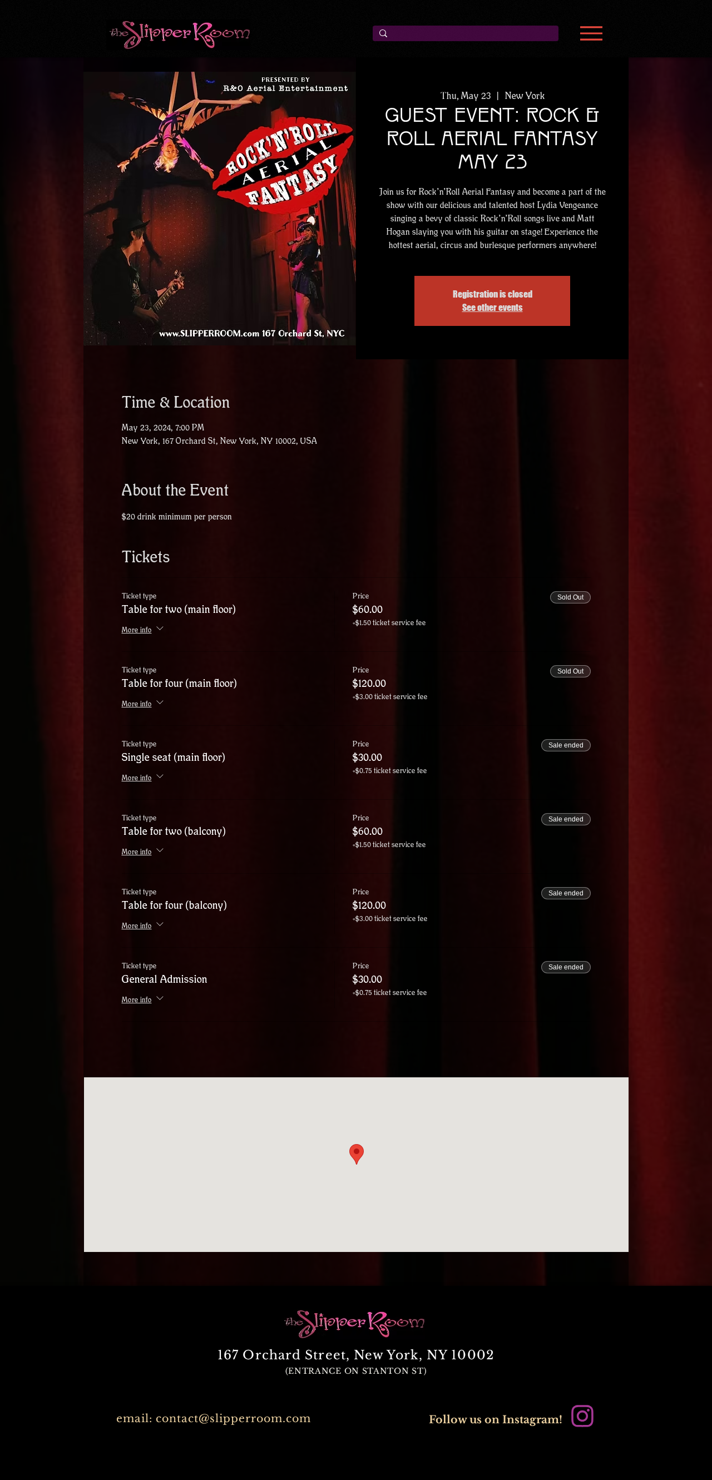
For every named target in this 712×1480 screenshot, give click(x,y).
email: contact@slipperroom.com (213, 1418)
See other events (492, 307)
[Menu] (591, 33)
